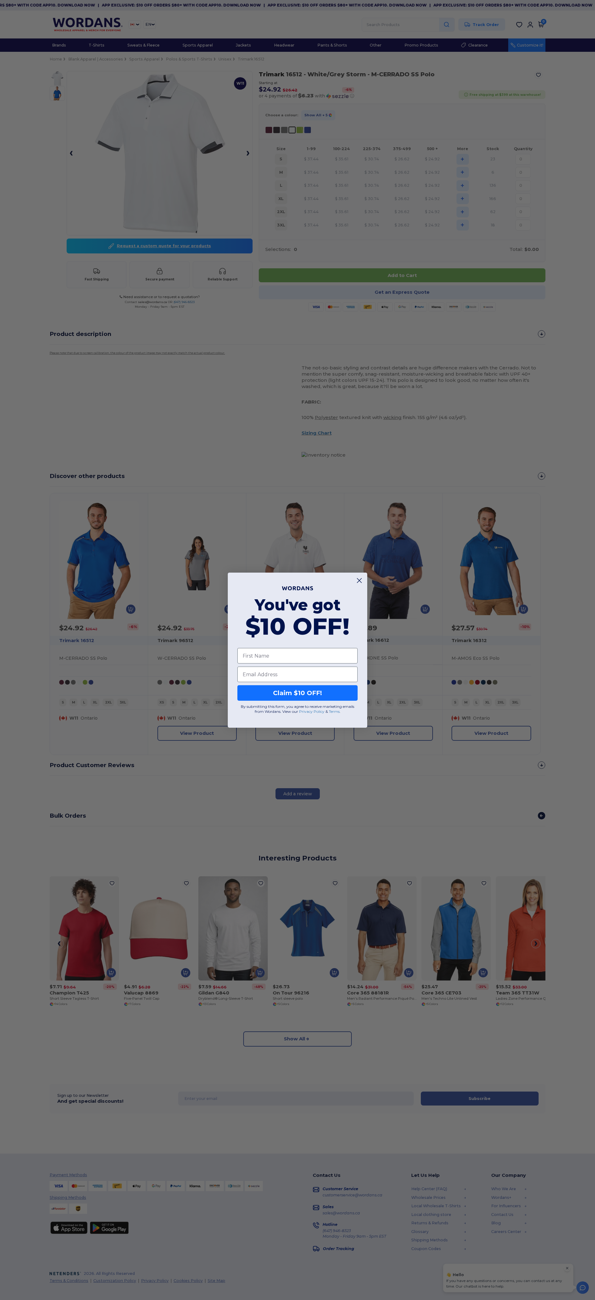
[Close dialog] (359, 580)
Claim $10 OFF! (297, 693)
